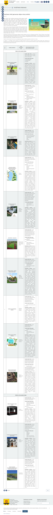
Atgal (48, 490)
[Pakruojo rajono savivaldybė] (6, 502)
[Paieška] (48, 2)
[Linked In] (36, 2)
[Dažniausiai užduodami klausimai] (3, 20)
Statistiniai (14, 511)
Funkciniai (9, 511)
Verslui (28, 1)
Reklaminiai (19, 511)
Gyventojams (23, 1)
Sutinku (25, 511)
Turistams (32, 1)
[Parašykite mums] (3, 14)
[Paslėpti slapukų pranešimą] (49, 508)
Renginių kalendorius (27, 501)
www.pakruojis (29, 34)
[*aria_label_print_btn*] (4, 490)
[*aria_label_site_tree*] (46, 2)
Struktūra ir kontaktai (27, 502)
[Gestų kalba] (40, 2)
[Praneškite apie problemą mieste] (3, 9)
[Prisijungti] (3, 12)
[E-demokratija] (3, 16)
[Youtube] (38, 2)
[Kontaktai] (3, 7)
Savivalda (17, 1)
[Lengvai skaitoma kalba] (42, 2)
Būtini (5, 511)
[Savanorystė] (3, 18)
